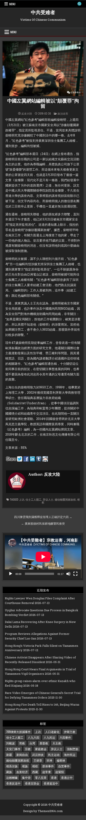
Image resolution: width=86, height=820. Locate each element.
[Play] (10, 574)
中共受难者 (43, 12)
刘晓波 (10, 743)
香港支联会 (32, 783)
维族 (25, 766)
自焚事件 (64, 766)
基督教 (43, 743)
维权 (35, 766)
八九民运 (49, 737)
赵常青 (46, 772)
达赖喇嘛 (12, 777)
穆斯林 (61, 760)
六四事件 (65, 737)
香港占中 (67, 777)
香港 (54, 777)
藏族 (9, 772)
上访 (21, 499)
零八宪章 (41, 777)
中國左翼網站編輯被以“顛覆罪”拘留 (43, 103)
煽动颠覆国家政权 (65, 499)
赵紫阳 (59, 772)
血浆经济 (22, 772)
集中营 (26, 777)
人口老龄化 (52, 731)
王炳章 (38, 760)
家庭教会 (41, 749)
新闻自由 (22, 754)
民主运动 (54, 754)
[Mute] (68, 574)
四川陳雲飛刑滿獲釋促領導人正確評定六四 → (43, 517)
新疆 (9, 754)
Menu (12, 4)
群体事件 (48, 766)
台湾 (32, 743)
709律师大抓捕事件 (18, 731)
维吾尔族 (12, 766)
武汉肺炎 (38, 754)
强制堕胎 (72, 749)
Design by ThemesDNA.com (43, 811)
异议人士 (48, 499)
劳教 (22, 743)
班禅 (49, 760)
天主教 (56, 743)
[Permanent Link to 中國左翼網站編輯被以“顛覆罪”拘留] (43, 68)
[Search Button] (79, 4)
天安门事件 (13, 749)
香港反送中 (13, 783)
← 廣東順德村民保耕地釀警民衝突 (43, 524)
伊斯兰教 (69, 731)
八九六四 (33, 737)
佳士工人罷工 (33, 499)
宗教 (28, 749)
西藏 (35, 772)
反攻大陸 (26, 113)
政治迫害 (63, 113)
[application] (43, 556)
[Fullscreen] (75, 574)
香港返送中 (51, 783)
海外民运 (69, 754)
